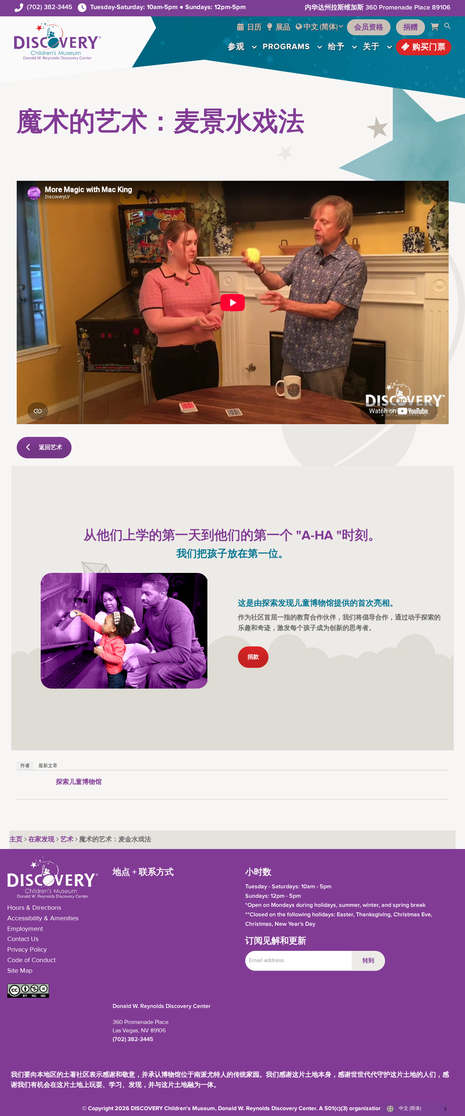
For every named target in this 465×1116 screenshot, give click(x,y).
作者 (25, 765)
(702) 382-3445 (49, 7)
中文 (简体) (321, 27)
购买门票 (428, 47)
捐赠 (410, 27)
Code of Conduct (31, 960)
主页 (16, 840)
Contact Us (23, 939)
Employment (25, 929)
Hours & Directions (34, 908)
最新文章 (48, 765)
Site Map (19, 971)
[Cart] (437, 27)
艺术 (66, 840)
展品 (282, 27)
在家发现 (41, 840)
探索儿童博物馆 (79, 782)
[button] (447, 27)
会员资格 (368, 27)
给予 (336, 47)
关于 (371, 47)
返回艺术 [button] (50, 447)
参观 (236, 47)
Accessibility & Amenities (42, 918)
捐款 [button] (253, 657)
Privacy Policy (27, 949)
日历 (254, 27)
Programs (286, 47)
